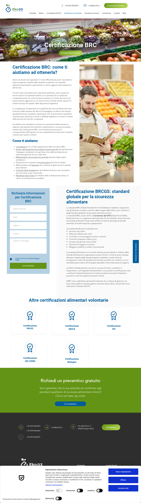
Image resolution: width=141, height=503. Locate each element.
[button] (32, 12)
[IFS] (113, 316)
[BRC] (72, 316)
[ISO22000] (30, 316)
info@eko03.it (56, 427)
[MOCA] (30, 348)
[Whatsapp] (21, 437)
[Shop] (21, 427)
